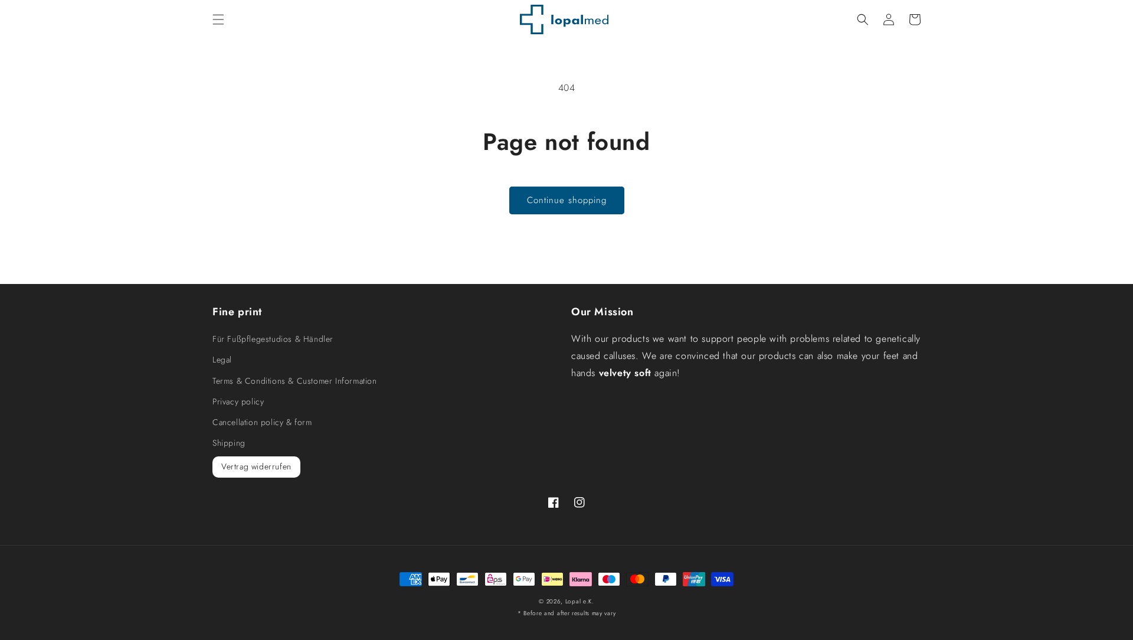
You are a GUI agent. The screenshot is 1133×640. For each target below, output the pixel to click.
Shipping (228, 443)
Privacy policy (238, 401)
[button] (218, 19)
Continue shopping (567, 200)
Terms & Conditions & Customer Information (294, 381)
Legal (222, 359)
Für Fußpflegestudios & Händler (272, 339)
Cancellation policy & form (262, 422)
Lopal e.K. (579, 601)
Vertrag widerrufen (256, 466)
